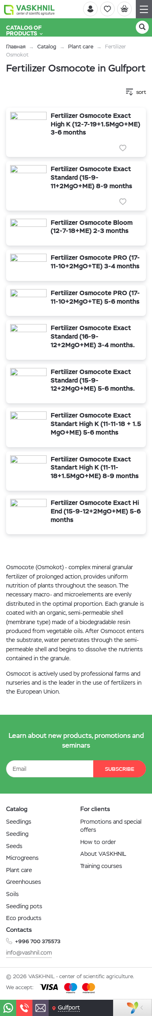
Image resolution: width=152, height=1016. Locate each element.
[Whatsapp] (8, 1008)
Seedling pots (24, 906)
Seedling (17, 834)
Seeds (14, 846)
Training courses (101, 866)
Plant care (80, 46)
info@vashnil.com (29, 952)
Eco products (23, 918)
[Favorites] (107, 9)
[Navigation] (144, 9)
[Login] (90, 9)
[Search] (142, 27)
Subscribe (119, 769)
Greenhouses (23, 881)
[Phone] (24, 1008)
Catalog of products (24, 30)
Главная (16, 46)
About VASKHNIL (103, 853)
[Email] (40, 1008)
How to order (98, 842)
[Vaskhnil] (29, 9)
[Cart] (124, 9)
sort (141, 92)
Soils (12, 894)
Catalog (46, 46)
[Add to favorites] (123, 148)
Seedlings (18, 821)
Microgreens (22, 858)
